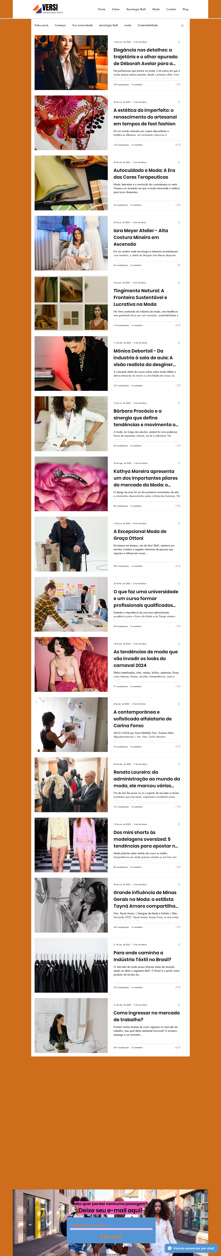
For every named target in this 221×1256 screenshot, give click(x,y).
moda (127, 25)
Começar (60, 25)
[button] (182, 25)
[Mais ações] (180, 42)
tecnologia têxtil (108, 25)
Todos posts (41, 25)
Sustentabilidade (148, 25)
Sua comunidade (82, 25)
